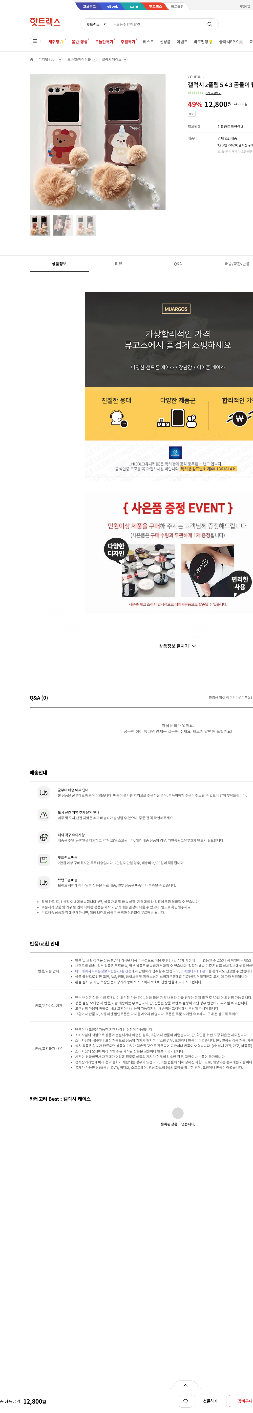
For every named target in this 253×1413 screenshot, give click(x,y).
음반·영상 (79, 41)
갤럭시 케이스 (112, 59)
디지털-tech (48, 59)
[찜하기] (185, 1401)
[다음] (167, 144)
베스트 (148, 41)
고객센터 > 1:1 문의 (194, 971)
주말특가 (128, 41)
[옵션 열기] (185, 1384)
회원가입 (244, 6)
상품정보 (59, 263)
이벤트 (182, 41)
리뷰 (118, 263)
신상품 (165, 41)
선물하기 (210, 1401)
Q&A (178, 263)
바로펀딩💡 (203, 41)
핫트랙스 (93, 24)
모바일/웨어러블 (79, 59)
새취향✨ (56, 41)
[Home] (32, 59)
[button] (204, 93)
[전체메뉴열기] (35, 41)
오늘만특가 (104, 41)
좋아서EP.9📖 (231, 41)
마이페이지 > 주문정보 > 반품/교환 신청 (103, 971)
